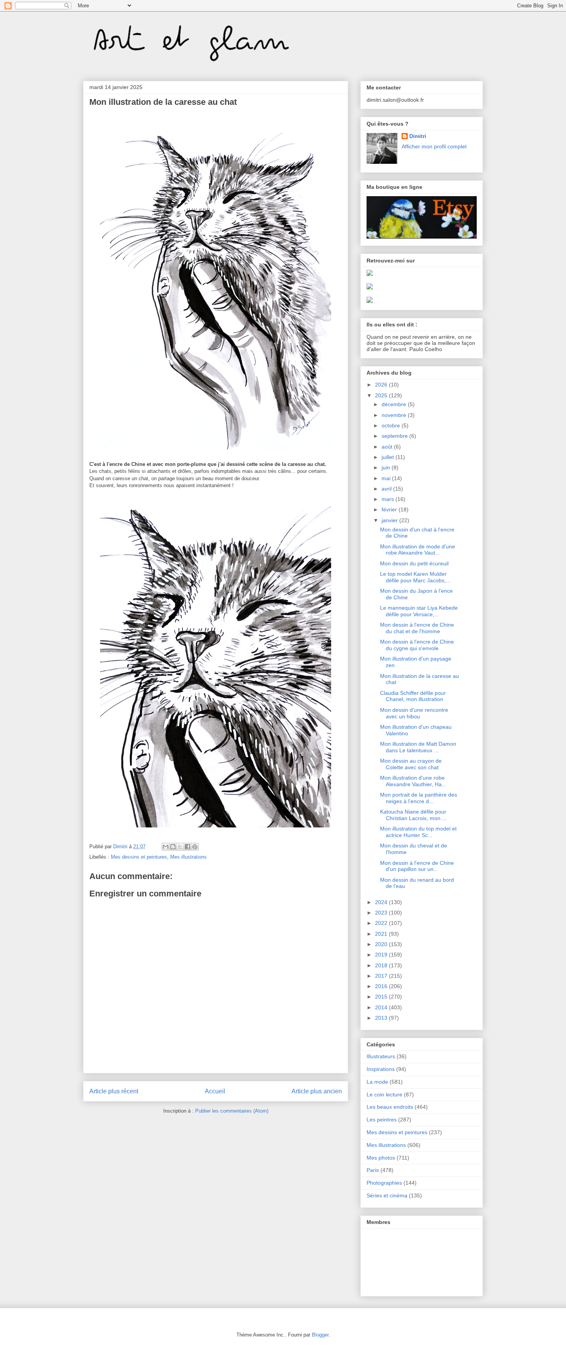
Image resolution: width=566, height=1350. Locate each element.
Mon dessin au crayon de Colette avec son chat (411, 764)
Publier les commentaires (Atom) (231, 1111)
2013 (382, 1018)
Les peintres (382, 1119)
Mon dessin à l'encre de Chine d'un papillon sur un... (417, 866)
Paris (373, 1170)
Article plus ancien (316, 1091)
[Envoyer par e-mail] (165, 847)
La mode (377, 1082)
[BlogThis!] (173, 847)
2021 (382, 934)
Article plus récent (113, 1091)
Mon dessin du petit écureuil (414, 563)
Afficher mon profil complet (434, 146)
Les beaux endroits (390, 1107)
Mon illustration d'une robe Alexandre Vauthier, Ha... (413, 781)
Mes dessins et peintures (139, 857)
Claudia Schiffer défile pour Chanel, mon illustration (413, 696)
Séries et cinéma (387, 1195)
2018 (382, 965)
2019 (382, 955)
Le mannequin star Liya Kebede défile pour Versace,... (419, 611)
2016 (382, 986)
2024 (382, 902)
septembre (395, 436)
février (390, 509)
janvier (390, 520)
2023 (382, 913)
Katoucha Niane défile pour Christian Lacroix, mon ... (413, 815)
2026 (382, 385)
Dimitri (417, 136)
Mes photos (381, 1158)
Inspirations (381, 1069)
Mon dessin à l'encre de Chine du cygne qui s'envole (417, 645)
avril (387, 489)
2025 (382, 395)
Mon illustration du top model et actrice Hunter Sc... (418, 831)
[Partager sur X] (180, 847)
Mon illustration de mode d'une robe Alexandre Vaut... (417, 549)
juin (387, 467)
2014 (382, 1007)
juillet (388, 457)
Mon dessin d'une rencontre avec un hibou (414, 713)
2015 (382, 997)
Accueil (215, 1091)
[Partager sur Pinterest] (195, 847)
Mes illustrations (188, 857)
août (388, 447)
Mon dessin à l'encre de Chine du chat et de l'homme (417, 628)
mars (388, 499)
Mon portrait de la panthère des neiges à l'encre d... (418, 798)
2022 (382, 923)
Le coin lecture (384, 1094)
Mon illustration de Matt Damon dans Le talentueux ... (418, 747)
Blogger (320, 1335)
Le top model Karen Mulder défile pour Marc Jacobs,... (415, 577)
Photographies (384, 1183)
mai (387, 478)
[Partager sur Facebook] (187, 847)
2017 (382, 976)
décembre (395, 404)
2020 (382, 944)
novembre (395, 415)
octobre (392, 425)
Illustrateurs (381, 1056)
